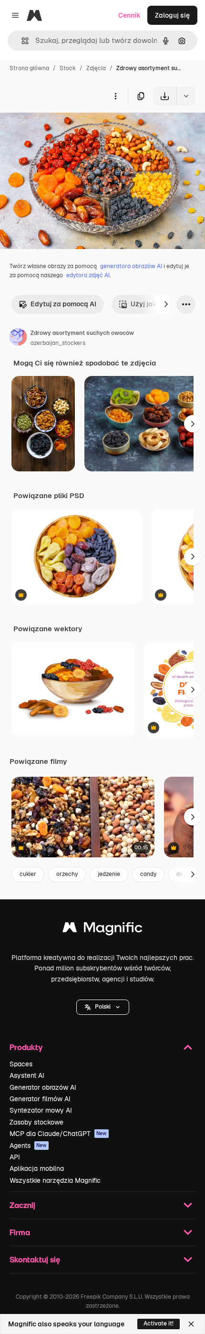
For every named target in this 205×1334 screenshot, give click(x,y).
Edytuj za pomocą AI (63, 304)
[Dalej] (165, 304)
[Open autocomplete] (21, 40)
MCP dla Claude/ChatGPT (58, 1133)
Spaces (21, 1064)
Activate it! (159, 1323)
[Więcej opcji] (115, 95)
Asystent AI (27, 1075)
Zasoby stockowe (36, 1122)
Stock (68, 68)
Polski (103, 1007)
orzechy (67, 874)
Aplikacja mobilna (37, 1168)
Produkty (26, 1047)
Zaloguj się (172, 15)
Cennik (129, 15)
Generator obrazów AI (43, 1087)
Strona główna (29, 68)
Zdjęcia (96, 68)
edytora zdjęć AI (88, 275)
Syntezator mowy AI (41, 1110)
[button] (102, 1007)
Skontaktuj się (35, 1259)
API (15, 1157)
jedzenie (109, 874)
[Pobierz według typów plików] (185, 95)
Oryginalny (66, 127)
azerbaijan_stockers (58, 343)
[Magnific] (102, 929)
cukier (28, 874)
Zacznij (22, 1205)
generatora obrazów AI (131, 266)
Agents (28, 1145)
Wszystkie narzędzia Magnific (55, 1180)
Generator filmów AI (40, 1098)
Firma (20, 1232)
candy (148, 874)
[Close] (191, 1324)
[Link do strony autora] (18, 338)
